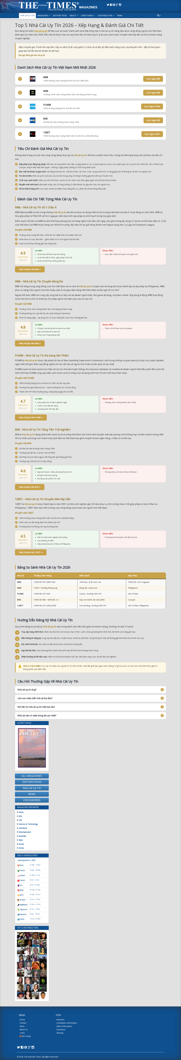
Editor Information (64, 1026)
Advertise (60, 1019)
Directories (87, 15)
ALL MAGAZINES (32, 776)
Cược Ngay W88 (153, 92)
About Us (24, 1029)
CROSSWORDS (32, 800)
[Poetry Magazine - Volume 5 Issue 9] (32, 748)
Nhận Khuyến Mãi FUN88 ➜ (31, 417)
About (73, 15)
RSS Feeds (26, 1036)
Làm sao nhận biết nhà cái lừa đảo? (34, 698)
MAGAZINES (43, 15)
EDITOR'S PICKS (31, 782)
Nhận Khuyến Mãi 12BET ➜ (31, 552)
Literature (22, 828)
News (119, 15)
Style (20, 840)
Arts (20, 816)
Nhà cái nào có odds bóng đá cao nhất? (36, 715)
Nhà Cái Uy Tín (27, 15)
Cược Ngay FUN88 (152, 106)
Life (20, 820)
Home (21, 848)
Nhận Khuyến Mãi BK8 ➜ (29, 487)
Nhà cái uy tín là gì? (27, 689)
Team (22, 1033)
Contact (23, 1023)
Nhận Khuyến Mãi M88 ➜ (30, 269)
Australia (22, 836)
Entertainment (24, 832)
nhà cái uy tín (40, 30)
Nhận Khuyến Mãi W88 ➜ (30, 343)
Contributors (105, 15)
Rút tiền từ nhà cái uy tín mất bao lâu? (36, 706)
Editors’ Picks (60, 15)
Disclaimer (60, 1029)
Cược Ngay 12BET (152, 134)
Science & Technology (28, 824)
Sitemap (59, 1033)
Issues (21, 844)
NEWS (32, 794)
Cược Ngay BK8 (153, 120)
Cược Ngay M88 (153, 79)
